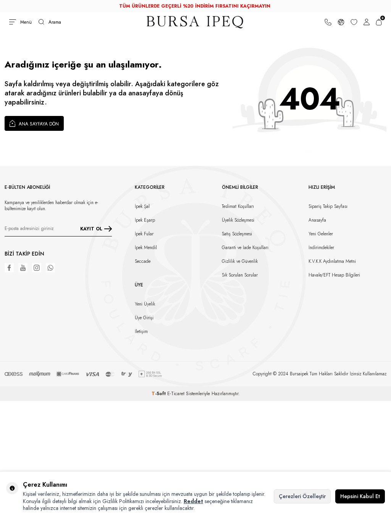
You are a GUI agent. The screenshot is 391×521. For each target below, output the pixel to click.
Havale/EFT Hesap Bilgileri (334, 275)
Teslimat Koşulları (238, 206)
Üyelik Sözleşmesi (238, 220)
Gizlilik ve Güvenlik (240, 261)
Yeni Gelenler (321, 233)
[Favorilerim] (354, 22)
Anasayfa (317, 220)
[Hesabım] (367, 22)
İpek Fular (144, 233)
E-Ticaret (175, 393)
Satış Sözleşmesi (237, 233)
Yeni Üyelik (145, 304)
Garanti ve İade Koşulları (245, 247)
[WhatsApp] (50, 267)
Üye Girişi (144, 317)
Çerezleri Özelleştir (302, 496)
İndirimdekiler (321, 247)
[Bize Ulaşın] (328, 22)
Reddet (193, 501)
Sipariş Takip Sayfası (328, 206)
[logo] (195, 22)
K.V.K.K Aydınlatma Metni (332, 261)
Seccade (142, 261)
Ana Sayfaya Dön (38, 124)
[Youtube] (22, 267)
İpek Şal (142, 206)
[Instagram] (36, 267)
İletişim (141, 331)
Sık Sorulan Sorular (240, 275)
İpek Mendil (146, 247)
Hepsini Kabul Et (360, 496)
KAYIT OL (91, 228)
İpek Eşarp (145, 220)
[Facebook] (9, 267)
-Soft (159, 393)
